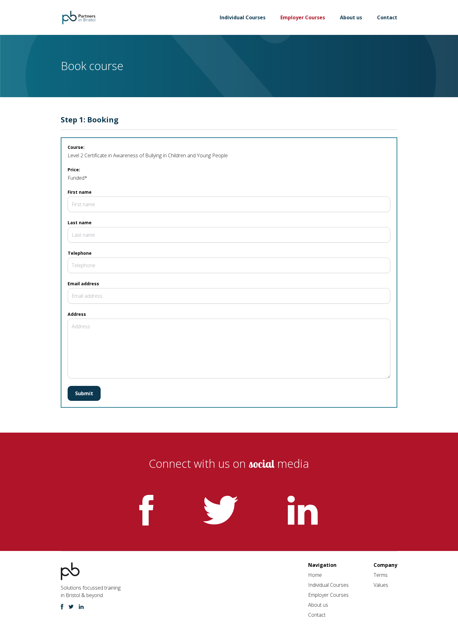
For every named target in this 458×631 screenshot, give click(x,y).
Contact (387, 17)
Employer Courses (302, 17)
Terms (381, 575)
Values (381, 584)
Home (315, 575)
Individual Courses (242, 17)
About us (351, 17)
